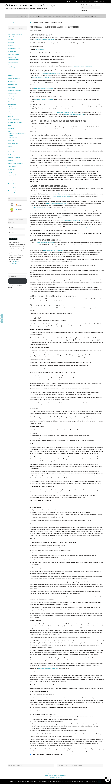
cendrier (10, 72)
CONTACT (84, 1)
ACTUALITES (78, 1)
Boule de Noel (12, 57)
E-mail (11, 233)
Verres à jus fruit (12, 190)
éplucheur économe (14, 108)
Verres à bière (12, 183)
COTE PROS (103, 1)
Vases (10, 172)
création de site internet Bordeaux (82, 66)
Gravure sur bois (12, 104)
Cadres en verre (12, 70)
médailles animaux (13, 119)
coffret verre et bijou (14, 78)
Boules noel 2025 (14, 59)
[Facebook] (67, 1)
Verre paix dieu (13, 185)
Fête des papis (12, 96)
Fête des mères (12, 93)
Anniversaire (12, 31)
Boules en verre (12, 65)
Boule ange (12, 67)
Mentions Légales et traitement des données (55, 775)
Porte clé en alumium (14, 157)
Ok (99, 781)
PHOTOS (96, 1)
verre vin (10, 181)
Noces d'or (12, 36)
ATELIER (90, 1)
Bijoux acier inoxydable (14, 48)
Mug (9, 125)
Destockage (11, 87)
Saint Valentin (12, 166)
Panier (10, 146)
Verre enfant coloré (14, 193)
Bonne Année (12, 51)
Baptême (11, 42)
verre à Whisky (12, 175)
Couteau (11, 106)
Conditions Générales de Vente (55, 773)
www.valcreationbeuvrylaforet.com (44, 39)
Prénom (11, 227)
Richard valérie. (40, 49)
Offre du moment (13, 143)
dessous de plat (12, 84)
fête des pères (12, 99)
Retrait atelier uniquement (15, 163)
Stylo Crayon (11, 169)
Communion (11, 81)
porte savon (12, 111)
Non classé (11, 140)
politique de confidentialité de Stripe (48, 668)
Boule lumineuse (13, 62)
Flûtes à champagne (14, 101)
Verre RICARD (12, 178)
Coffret (10, 75)
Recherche (84, 10)
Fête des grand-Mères (14, 90)
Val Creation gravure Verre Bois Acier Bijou (30, 5)
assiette (10, 39)
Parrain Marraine (13, 152)
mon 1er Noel (13, 137)
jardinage (11, 113)
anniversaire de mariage (15, 34)
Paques (10, 149)
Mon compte (11, 23)
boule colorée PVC (13, 54)
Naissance (11, 128)
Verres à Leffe (13, 188)
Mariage (10, 116)
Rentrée (10, 160)
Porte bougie (12, 154)
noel (9, 131)
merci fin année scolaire (15, 122)
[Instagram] (70, 1)
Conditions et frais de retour (55, 777)
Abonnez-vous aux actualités (17, 281)
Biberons (10, 45)
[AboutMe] (72, 1)
